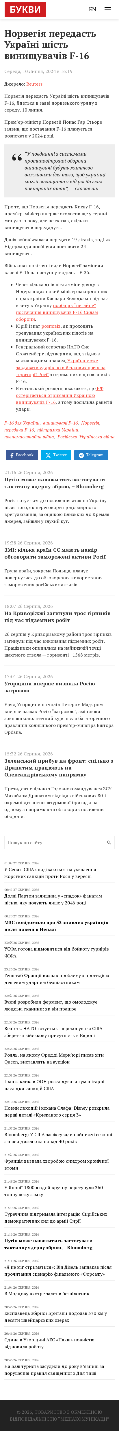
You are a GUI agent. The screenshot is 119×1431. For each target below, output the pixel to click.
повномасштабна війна (29, 436)
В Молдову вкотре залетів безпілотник (46, 1293)
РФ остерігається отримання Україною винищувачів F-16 (59, 395)
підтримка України (57, 430)
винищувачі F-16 (60, 423)
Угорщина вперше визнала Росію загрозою (49, 687)
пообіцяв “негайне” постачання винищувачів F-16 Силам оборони (57, 312)
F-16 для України (22, 423)
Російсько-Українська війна (86, 436)
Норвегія (90, 423)
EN (92, 9)
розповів (51, 326)
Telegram (94, 454)
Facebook (24, 454)
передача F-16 (19, 430)
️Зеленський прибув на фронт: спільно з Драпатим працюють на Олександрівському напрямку (58, 767)
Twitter (59, 454)
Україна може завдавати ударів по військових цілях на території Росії (60, 367)
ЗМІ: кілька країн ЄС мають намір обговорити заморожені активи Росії (55, 553)
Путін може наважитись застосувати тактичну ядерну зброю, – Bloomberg (54, 483)
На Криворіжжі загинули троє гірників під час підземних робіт (57, 616)
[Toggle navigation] (107, 9)
